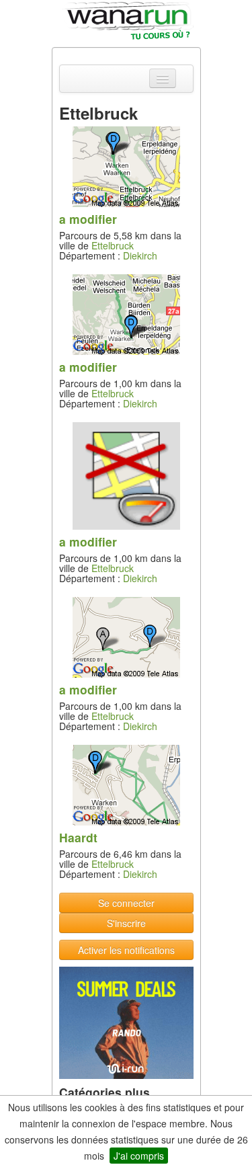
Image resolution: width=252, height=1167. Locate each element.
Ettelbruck (112, 245)
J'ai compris (139, 1155)
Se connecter (126, 903)
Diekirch (140, 255)
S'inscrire (126, 923)
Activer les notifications (126, 950)
